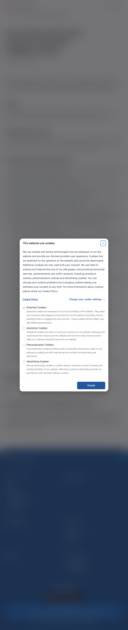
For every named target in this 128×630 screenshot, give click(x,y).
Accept (91, 385)
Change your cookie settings (85, 299)
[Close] (103, 243)
